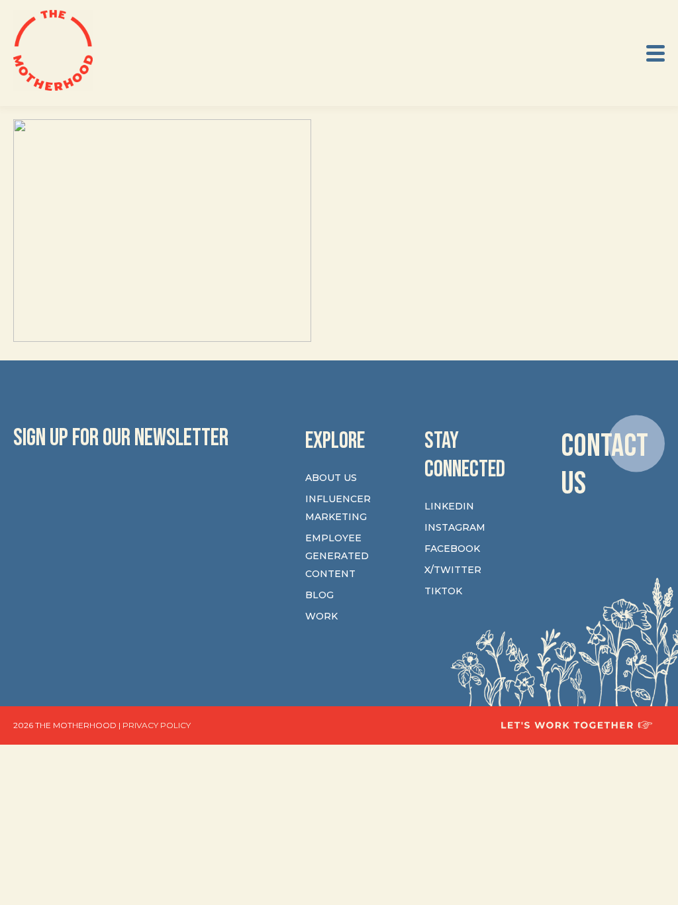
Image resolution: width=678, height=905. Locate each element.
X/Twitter (452, 570)
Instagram (454, 527)
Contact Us (604, 464)
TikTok (443, 591)
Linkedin (449, 506)
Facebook (452, 549)
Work (321, 616)
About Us (331, 478)
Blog (319, 595)
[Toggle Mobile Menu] (655, 53)
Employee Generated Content (337, 556)
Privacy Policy (156, 725)
